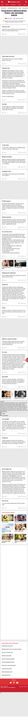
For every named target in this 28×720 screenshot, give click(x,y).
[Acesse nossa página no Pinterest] (14, 682)
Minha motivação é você (7, 671)
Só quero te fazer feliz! (6, 655)
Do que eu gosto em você (7, 652)
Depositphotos (12, 687)
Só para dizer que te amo (7, 645)
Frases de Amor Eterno (7, 668)
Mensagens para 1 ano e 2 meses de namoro (11, 649)
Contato (21, 686)
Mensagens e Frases (12, 8)
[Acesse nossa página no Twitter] (11, 682)
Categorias (3, 8)
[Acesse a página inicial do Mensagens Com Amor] (14, 2)
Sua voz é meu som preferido (8, 658)
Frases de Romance (6, 675)
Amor (20, 8)
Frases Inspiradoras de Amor (8, 662)
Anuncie (25, 686)
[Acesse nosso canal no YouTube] (17, 682)
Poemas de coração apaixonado (9, 665)
